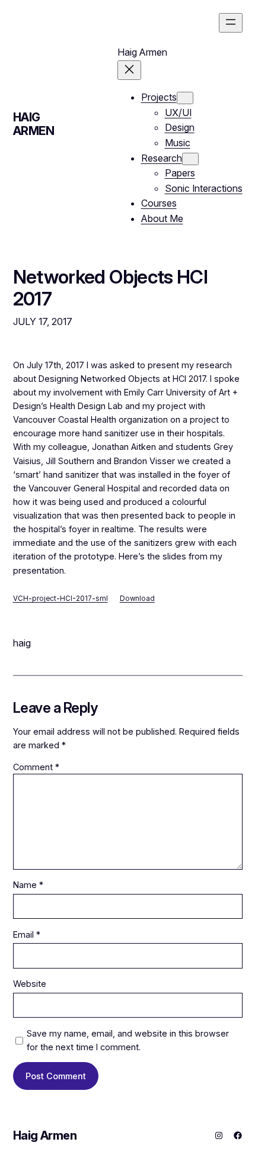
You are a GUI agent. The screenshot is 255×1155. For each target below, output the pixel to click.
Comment (36, 767)
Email (26, 934)
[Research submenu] (190, 159)
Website (29, 984)
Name (28, 885)
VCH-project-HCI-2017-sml (60, 598)
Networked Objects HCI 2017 (110, 288)
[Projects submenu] (185, 98)
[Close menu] (129, 70)
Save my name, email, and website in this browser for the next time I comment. (128, 1040)
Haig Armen (34, 124)
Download (137, 598)
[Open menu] (231, 23)
